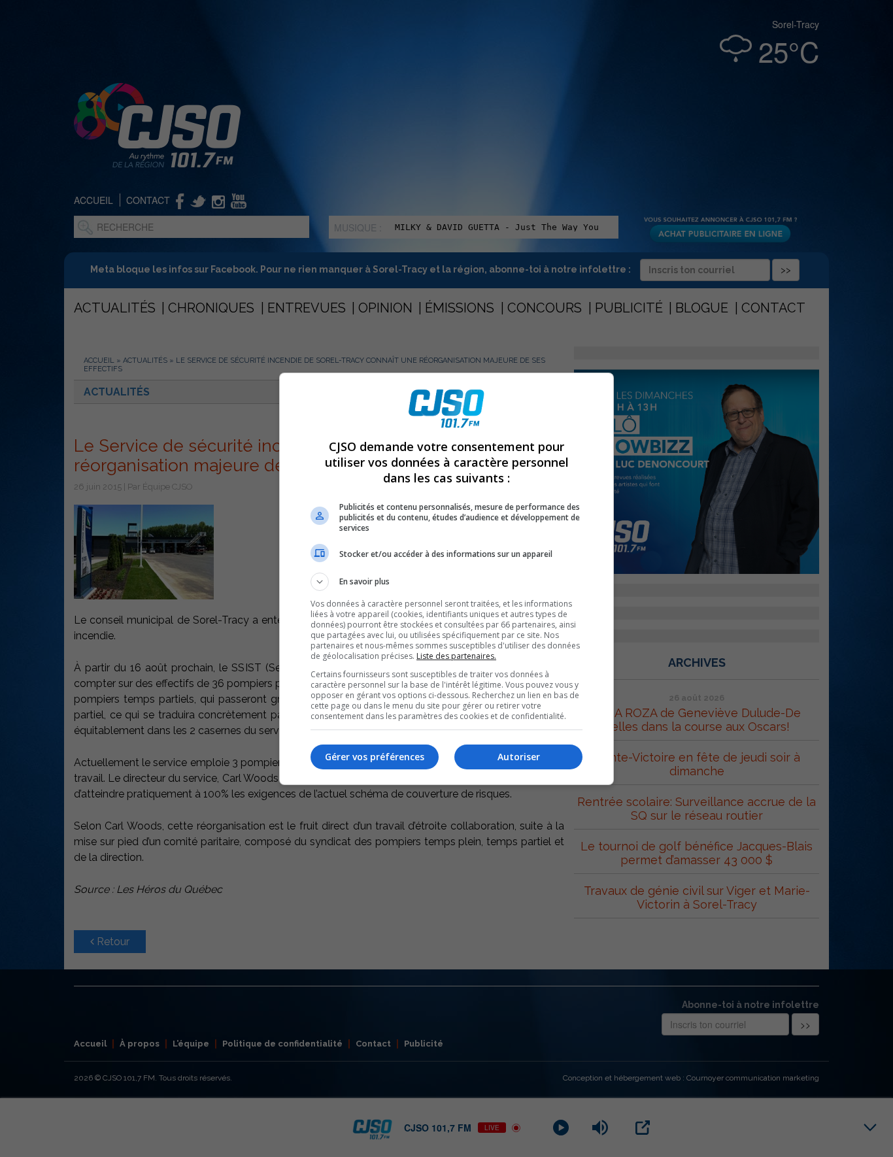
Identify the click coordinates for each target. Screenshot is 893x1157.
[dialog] (446, 579)
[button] (446, 582)
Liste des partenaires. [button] (456, 656)
